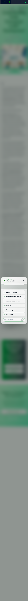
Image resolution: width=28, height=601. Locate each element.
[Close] (23, 280)
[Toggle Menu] (25, 2)
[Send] (22, 319)
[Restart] (20, 280)
